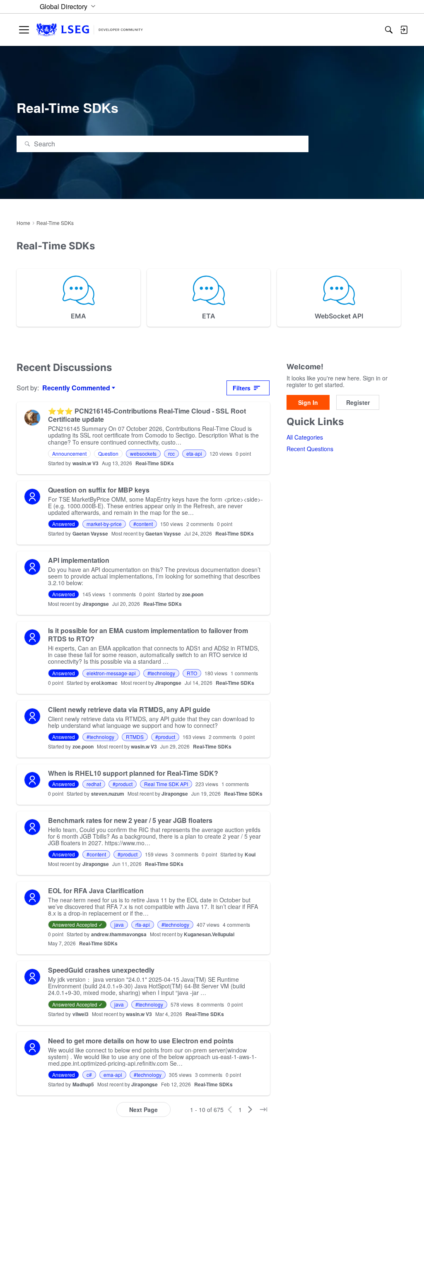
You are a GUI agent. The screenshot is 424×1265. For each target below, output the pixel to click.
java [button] (119, 924)
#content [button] (143, 523)
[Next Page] (250, 1109)
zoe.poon (192, 594)
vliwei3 (80, 1014)
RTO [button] (192, 673)
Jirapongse (95, 603)
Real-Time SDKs (154, 463)
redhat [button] (94, 783)
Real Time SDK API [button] (166, 783)
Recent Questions (310, 449)
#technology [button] (161, 673)
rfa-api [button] (142, 924)
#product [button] (165, 736)
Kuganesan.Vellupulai (209, 934)
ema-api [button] (113, 1074)
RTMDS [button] (135, 736)
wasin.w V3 (85, 463)
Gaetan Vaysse (90, 533)
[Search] (388, 29)
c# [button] (89, 1074)
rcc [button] (171, 453)
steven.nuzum (107, 793)
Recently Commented (76, 388)
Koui (250, 854)
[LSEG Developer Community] (89, 30)
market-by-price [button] (104, 523)
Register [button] (358, 402)
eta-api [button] (194, 453)
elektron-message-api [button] (111, 673)
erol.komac (104, 682)
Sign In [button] (308, 402)
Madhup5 (83, 1084)
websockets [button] (143, 453)
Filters (242, 388)
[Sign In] (403, 29)
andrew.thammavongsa (119, 934)
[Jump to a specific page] (263, 1109)
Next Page (143, 1109)
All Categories (305, 437)
